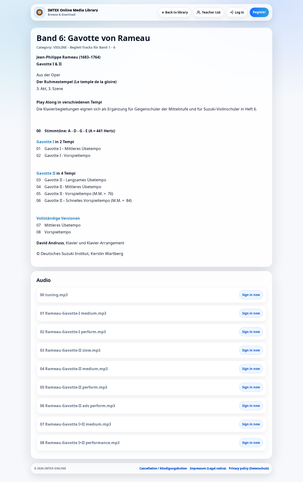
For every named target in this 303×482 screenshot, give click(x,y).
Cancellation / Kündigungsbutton (163, 468)
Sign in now (251, 295)
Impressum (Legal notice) (208, 468)
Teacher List (211, 12)
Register (259, 12)
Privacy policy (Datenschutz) (249, 468)
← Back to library (175, 12)
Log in (239, 12)
